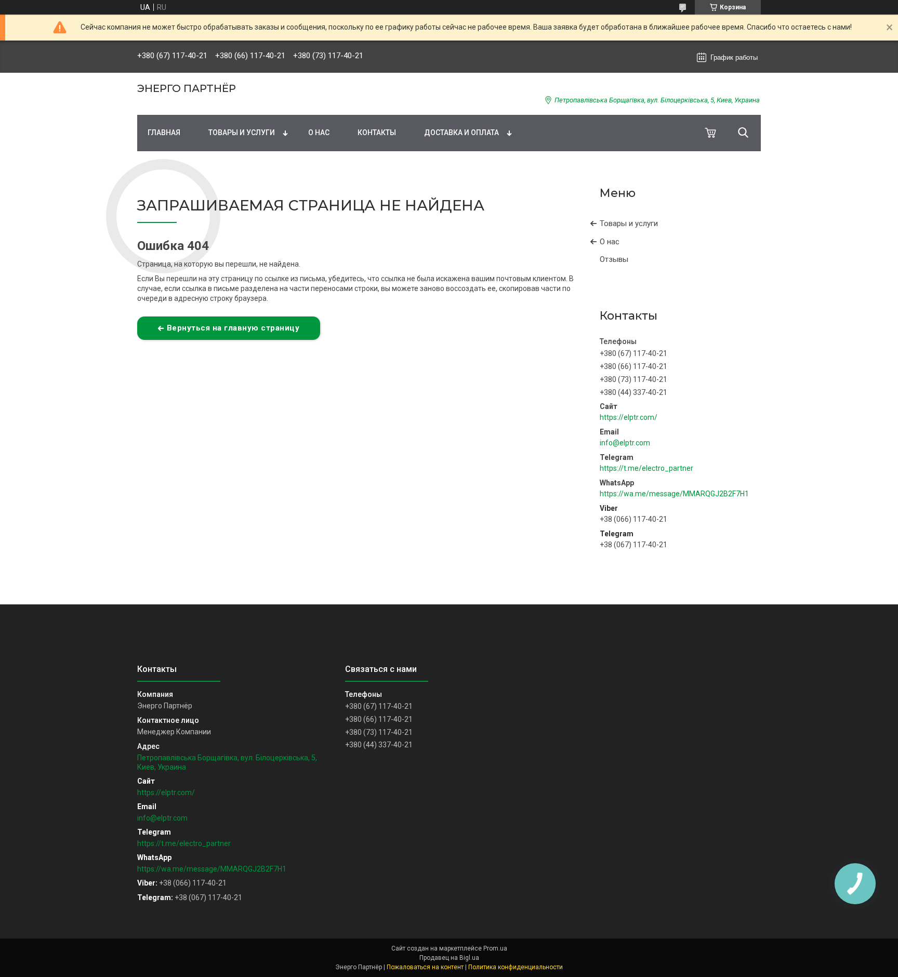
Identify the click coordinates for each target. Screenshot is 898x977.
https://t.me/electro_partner (646, 468)
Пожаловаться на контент (425, 967)
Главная (164, 132)
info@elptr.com (625, 443)
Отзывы (614, 259)
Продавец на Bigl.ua (449, 957)
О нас (318, 132)
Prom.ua (495, 948)
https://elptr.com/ (628, 417)
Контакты (377, 132)
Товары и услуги (241, 132)
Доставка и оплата (461, 132)
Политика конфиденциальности (515, 967)
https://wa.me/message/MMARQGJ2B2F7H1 (674, 494)
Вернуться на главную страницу (233, 328)
